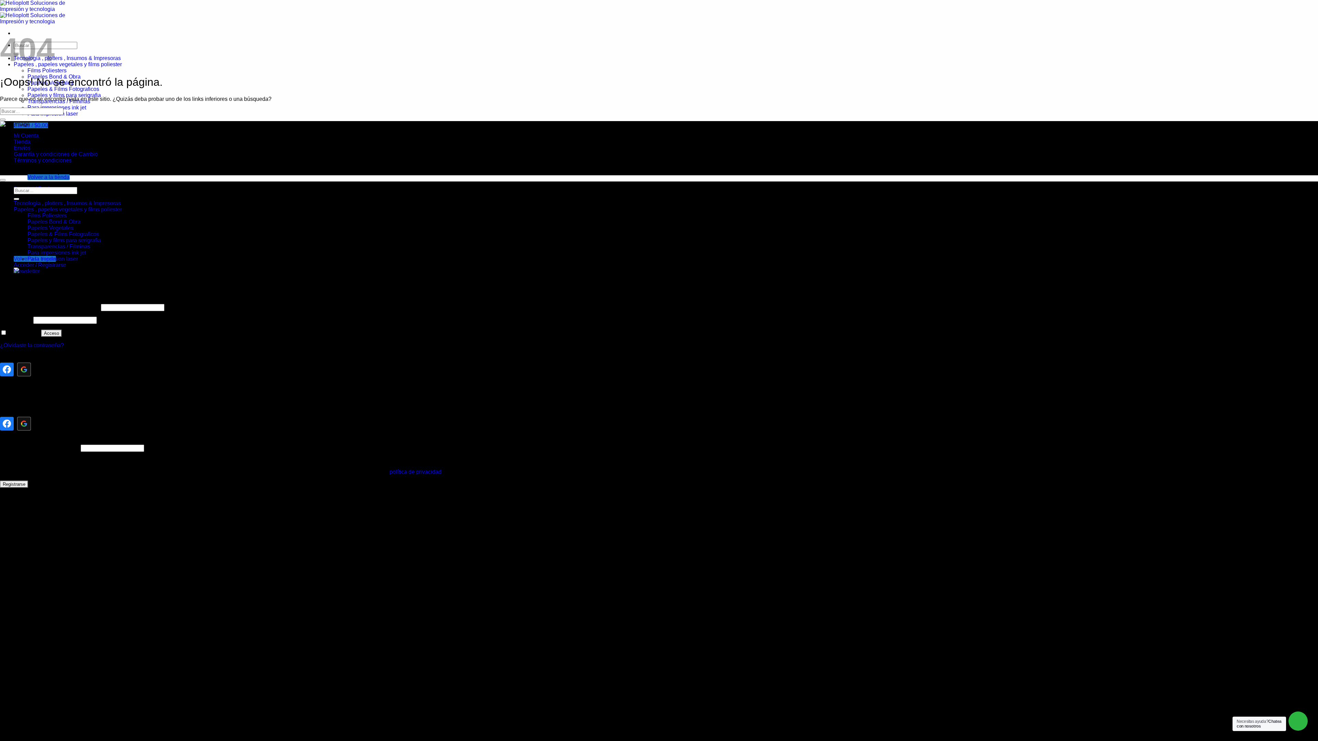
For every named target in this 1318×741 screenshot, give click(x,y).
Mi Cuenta (26, 136)
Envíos (22, 148)
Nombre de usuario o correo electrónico (50, 307)
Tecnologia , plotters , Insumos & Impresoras (67, 58)
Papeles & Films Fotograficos (63, 89)
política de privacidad (415, 472)
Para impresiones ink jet (56, 253)
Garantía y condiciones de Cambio (56, 154)
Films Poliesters (47, 70)
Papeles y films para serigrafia (64, 95)
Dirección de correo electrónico (39, 448)
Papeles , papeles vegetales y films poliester (68, 64)
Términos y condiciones (43, 160)
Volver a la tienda (48, 177)
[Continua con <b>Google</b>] (24, 369)
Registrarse (14, 484)
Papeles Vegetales (50, 228)
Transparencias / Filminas (58, 246)
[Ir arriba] (2, 180)
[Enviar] (2, 120)
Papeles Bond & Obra (54, 222)
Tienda (22, 142)
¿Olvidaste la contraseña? (32, 345)
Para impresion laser (52, 259)
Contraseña (16, 320)
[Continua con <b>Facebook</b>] (7, 369)
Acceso (51, 333)
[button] (31, 125)
